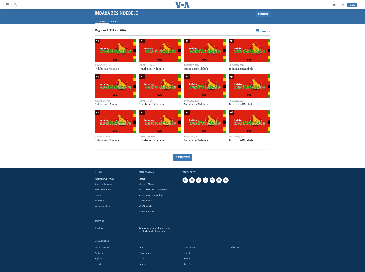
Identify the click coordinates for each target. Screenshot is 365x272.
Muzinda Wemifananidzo (151, 195)
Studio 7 (142, 179)
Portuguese (189, 248)
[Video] (334, 5)
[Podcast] (212, 180)
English (98, 259)
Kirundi (143, 259)
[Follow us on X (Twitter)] (205, 180)
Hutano (98, 195)
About (114, 21)
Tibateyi (99, 228)
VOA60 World (145, 206)
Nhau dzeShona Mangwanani (153, 190)
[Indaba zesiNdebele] (115, 50)
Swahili (187, 259)
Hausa (142, 248)
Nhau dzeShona (146, 184)
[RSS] (225, 180)
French (98, 264)
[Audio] (343, 5)
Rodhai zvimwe (182, 157)
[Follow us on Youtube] (192, 180)
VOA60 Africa (145, 201)
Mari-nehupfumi (103, 190)
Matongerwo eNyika (104, 179)
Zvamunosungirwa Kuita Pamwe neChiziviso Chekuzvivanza (155, 229)
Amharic (99, 253)
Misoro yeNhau (102, 206)
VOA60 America (146, 212)
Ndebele (143, 264)
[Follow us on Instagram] (198, 180)
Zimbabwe (233, 248)
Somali (187, 253)
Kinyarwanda (146, 253)
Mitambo (99, 201)
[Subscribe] (219, 180)
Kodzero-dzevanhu (104, 184)
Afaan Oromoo (102, 248)
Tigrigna (188, 264)
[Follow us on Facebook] (185, 180)
